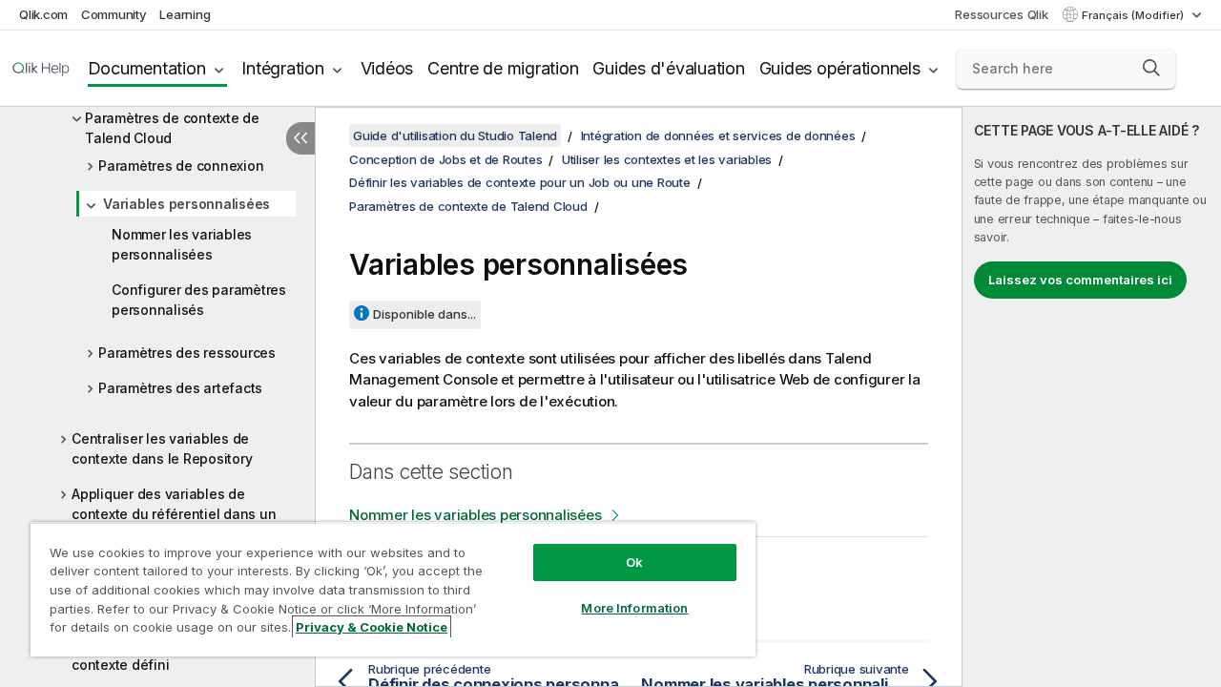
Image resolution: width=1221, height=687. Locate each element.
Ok (634, 562)
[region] (393, 589)
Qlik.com (43, 14)
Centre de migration (502, 68)
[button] (1151, 67)
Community (114, 14)
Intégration (282, 68)
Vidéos (387, 68)
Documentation (147, 68)
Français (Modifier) (1134, 15)
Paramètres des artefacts (180, 388)
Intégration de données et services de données (718, 135)
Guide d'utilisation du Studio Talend (455, 135)
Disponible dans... (424, 314)
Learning (184, 14)
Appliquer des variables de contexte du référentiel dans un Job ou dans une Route (174, 514)
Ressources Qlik (1001, 14)
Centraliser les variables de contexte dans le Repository (162, 448)
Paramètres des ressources (187, 352)
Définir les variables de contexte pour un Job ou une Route (520, 182)
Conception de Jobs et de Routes (445, 159)
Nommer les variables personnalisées (182, 244)
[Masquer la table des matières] (300, 138)
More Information (634, 607)
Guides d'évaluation (668, 68)
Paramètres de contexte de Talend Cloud (172, 128)
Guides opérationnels (840, 68)
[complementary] (1091, 397)
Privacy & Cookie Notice (371, 627)
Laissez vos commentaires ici (1080, 279)
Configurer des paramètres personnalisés (199, 299)
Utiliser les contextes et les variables (667, 159)
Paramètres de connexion (180, 165)
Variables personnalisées (186, 204)
